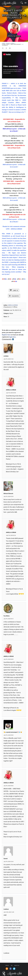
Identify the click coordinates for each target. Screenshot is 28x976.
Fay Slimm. (7, 616)
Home (3, 43)
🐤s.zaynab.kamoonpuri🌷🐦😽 (13, 732)
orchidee (6, 356)
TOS (11, 965)
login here (12, 337)
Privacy (7, 965)
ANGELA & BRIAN (10, 43)
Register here (6, 335)
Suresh (6, 858)
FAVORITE (15, 296)
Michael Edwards (8, 493)
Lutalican (6, 909)
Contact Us (16, 965)
